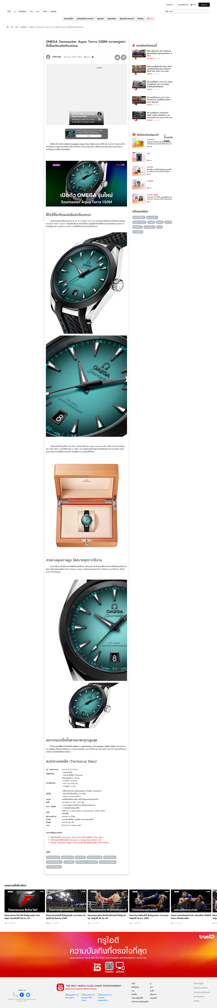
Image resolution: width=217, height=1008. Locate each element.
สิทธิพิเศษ (22, 11)
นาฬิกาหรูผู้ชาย (109, 857)
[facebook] (22, 994)
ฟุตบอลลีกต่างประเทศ (85, 18)
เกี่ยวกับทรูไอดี (198, 983)
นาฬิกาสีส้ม (69, 862)
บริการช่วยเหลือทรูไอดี (140, 1001)
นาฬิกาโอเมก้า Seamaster (86, 862)
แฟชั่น (159, 227)
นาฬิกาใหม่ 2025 (94, 857)
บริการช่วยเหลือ (198, 996)
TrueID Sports (139, 222)
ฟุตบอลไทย (111, 18)
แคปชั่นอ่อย (137, 231)
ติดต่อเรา (196, 1001)
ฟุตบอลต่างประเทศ (127, 18)
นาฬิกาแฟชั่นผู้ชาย (54, 866)
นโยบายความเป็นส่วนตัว (201, 992)
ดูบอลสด (100, 18)
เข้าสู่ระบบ (204, 4)
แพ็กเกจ (153, 994)
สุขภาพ (168, 222)
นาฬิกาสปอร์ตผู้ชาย (54, 862)
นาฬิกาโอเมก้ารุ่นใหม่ (107, 862)
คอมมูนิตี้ (153, 998)
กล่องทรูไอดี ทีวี (183, 5)
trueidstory (152, 217)
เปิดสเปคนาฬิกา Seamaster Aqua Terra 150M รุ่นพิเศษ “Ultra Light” (76, 837)
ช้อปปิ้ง (134, 994)
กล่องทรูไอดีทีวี (137, 998)
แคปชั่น (159, 222)
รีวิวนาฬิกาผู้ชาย (53, 857)
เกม (37, 11)
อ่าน (31, 11)
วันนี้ (9, 11)
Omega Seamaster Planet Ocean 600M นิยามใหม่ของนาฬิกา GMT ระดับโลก (79, 842)
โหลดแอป (169, 5)
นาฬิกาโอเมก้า (67, 857)
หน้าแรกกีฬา (68, 18)
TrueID (14, 5)
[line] (15, 994)
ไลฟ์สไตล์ (24, 27)
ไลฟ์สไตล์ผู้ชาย (138, 217)
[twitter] (28, 994)
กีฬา (17, 27)
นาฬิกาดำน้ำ (80, 857)
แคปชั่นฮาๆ (137, 227)
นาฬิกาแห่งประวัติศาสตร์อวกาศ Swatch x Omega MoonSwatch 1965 (76, 839)
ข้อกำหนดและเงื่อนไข (200, 988)
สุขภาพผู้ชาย (149, 227)
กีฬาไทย (141, 18)
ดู (14, 11)
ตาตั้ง (45, 11)
